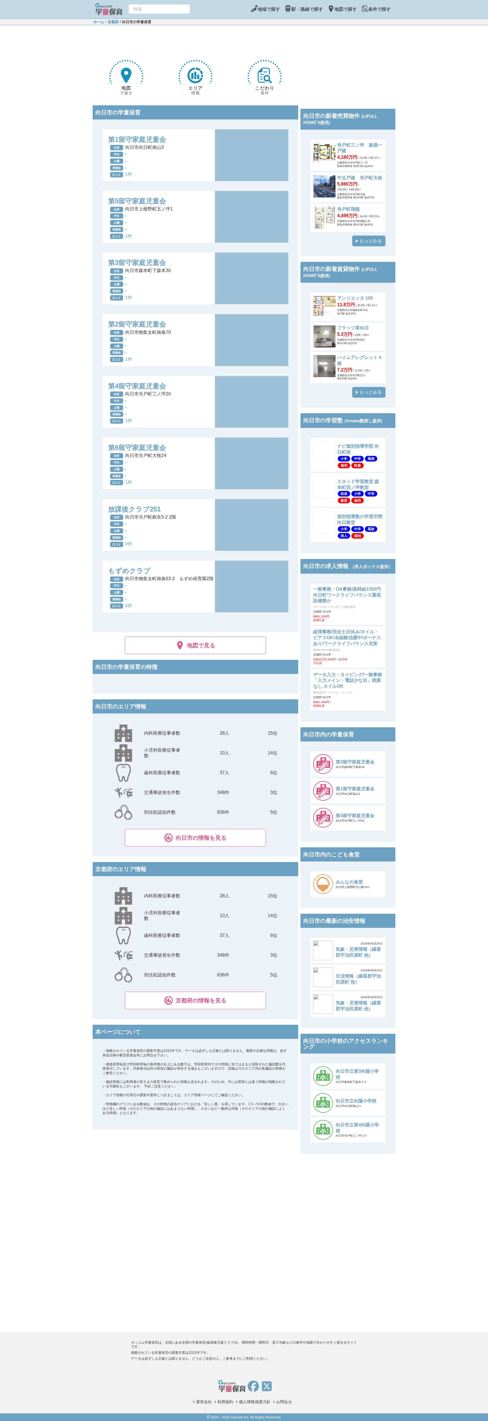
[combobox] (159, 9)
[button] (195, 837)
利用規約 (225, 1402)
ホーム (98, 22)
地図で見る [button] (201, 645)
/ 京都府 (111, 22)
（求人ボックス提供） (371, 566)
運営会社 (204, 1402)
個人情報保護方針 (255, 1402)
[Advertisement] (195, 39)
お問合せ (284, 1402)
